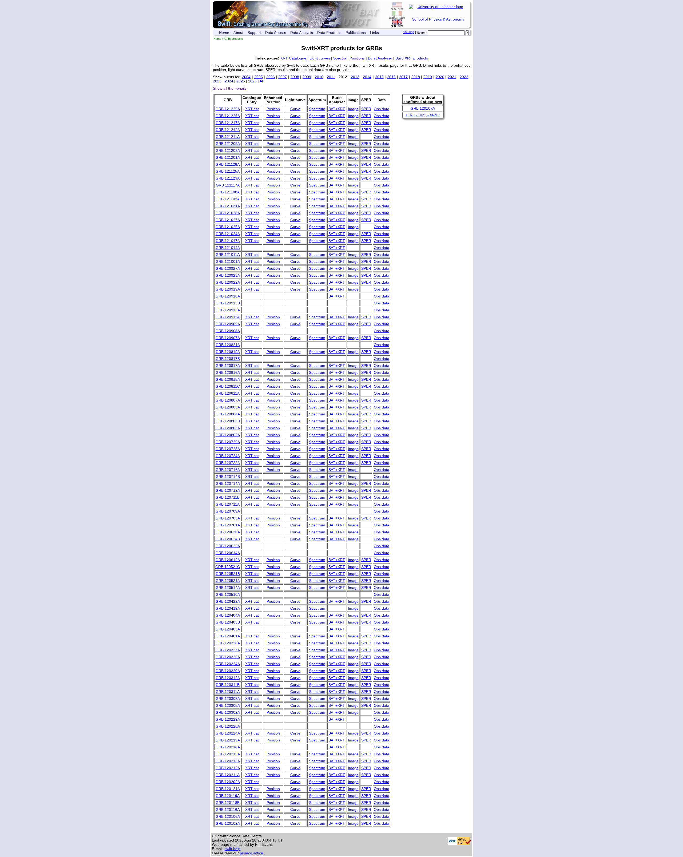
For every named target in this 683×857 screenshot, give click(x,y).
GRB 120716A (228, 469)
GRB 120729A (228, 442)
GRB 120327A (228, 650)
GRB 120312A (228, 678)
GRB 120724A (228, 456)
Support (254, 32)
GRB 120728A (228, 449)
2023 (217, 81)
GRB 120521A (228, 580)
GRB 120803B (228, 421)
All (262, 81)
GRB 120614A (228, 553)
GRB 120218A (228, 747)
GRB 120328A (228, 643)
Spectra (339, 58)
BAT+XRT (336, 109)
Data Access (275, 32)
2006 (270, 77)
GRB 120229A (228, 719)
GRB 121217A (228, 123)
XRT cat (252, 109)
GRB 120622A (228, 546)
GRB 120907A (228, 338)
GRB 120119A (228, 795)
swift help (232, 849)
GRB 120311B (228, 685)
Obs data (381, 109)
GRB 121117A (228, 185)
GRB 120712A (228, 490)
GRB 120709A (228, 511)
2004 (246, 77)
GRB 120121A (228, 789)
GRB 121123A (228, 178)
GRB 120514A (228, 587)
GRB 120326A (228, 657)
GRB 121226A (228, 116)
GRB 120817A (228, 365)
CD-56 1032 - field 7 (423, 115)
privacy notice (251, 853)
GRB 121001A (228, 261)
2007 (282, 77)
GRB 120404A (228, 615)
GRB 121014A (228, 247)
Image (353, 109)
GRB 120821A (228, 345)
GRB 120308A (228, 698)
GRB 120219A (228, 740)
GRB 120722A (228, 463)
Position (273, 109)
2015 (379, 77)
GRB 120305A (228, 705)
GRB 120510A (228, 594)
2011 (331, 77)
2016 (391, 77)
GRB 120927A (228, 268)
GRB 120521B (228, 574)
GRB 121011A (228, 254)
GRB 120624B (228, 539)
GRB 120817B (228, 358)
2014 (367, 77)
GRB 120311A (228, 691)
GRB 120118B (228, 802)
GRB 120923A (228, 275)
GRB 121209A (228, 143)
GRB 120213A (228, 761)
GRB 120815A (228, 379)
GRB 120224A (228, 733)
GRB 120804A (228, 414)
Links (374, 32)
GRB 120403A (228, 629)
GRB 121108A (228, 192)
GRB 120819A (228, 352)
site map (408, 32)
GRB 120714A (228, 483)
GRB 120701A (228, 525)
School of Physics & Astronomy (438, 19)
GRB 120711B (228, 497)
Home (224, 32)
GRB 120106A (228, 816)
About (238, 32)
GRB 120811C (228, 386)
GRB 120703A (228, 518)
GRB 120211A (228, 775)
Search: (422, 32)
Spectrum (317, 109)
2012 (343, 77)
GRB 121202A (228, 150)
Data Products (329, 32)
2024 (229, 81)
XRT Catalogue (293, 58)
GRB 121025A (228, 227)
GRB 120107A (423, 108)
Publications (356, 32)
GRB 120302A (228, 712)
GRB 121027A (228, 220)
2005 (258, 77)
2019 (427, 77)
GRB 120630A (228, 532)
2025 (240, 81)
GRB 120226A (228, 726)
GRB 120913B (228, 303)
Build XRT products (411, 58)
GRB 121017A (228, 241)
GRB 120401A (228, 636)
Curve (295, 109)
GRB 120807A (228, 400)
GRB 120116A (228, 809)
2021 (452, 77)
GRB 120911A (228, 317)
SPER (366, 109)
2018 (415, 77)
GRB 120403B (228, 622)
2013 (355, 77)
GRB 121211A (228, 136)
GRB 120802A (228, 435)
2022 (464, 77)
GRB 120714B (228, 476)
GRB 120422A (228, 601)
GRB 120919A (228, 289)
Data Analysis (301, 32)
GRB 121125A (228, 171)
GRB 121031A (228, 206)
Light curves (319, 58)
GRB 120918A (228, 296)
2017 (403, 77)
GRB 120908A (228, 331)
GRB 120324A (228, 664)
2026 (252, 81)
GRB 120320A (228, 671)
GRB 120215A (228, 754)
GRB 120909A (228, 324)
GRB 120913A (228, 310)
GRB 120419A (228, 608)
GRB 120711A (228, 504)
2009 (307, 77)
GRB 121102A (228, 199)
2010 (319, 77)
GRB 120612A (228, 560)
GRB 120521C (227, 567)
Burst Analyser (380, 58)
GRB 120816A (228, 372)
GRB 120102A (228, 823)
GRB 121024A (228, 234)
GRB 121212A (228, 130)
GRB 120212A (228, 768)
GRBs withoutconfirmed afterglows (422, 99)
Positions (357, 58)
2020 (440, 77)
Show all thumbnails (230, 88)
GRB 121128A (228, 164)
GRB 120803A (228, 428)
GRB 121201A (228, 157)
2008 (295, 77)
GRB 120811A (228, 393)
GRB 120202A (228, 782)
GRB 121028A (228, 213)
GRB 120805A (228, 407)
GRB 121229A (228, 109)
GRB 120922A (228, 282)
